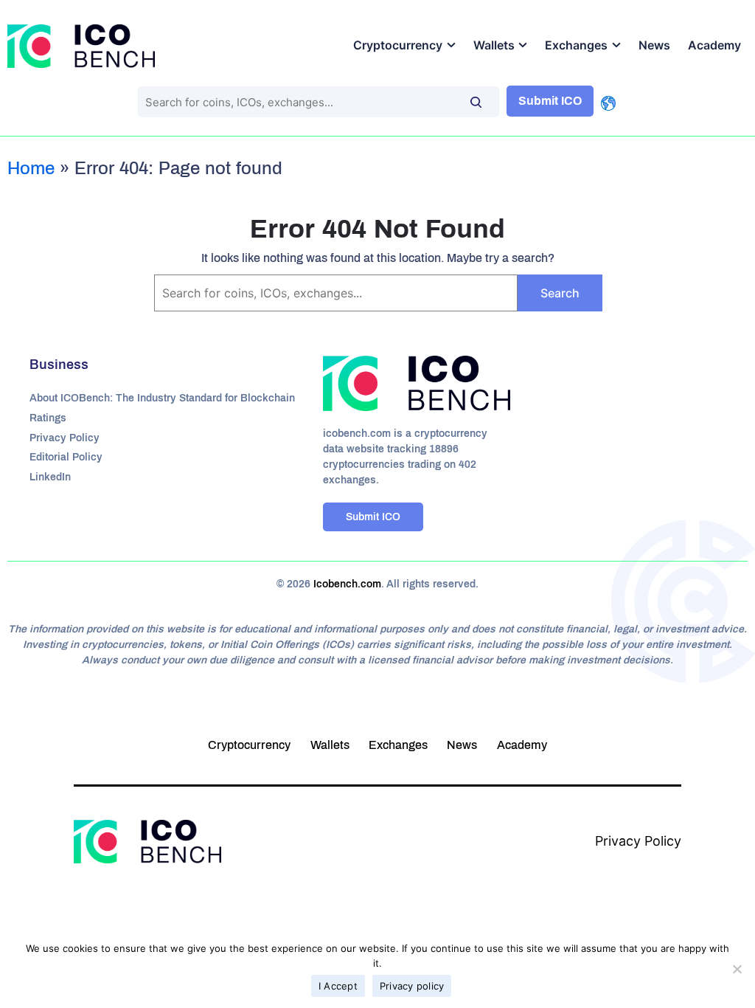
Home (31, 168)
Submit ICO (550, 100)
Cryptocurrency (397, 45)
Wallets (494, 45)
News (654, 45)
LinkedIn (50, 477)
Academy (714, 45)
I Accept (338, 986)
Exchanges (576, 45)
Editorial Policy (65, 457)
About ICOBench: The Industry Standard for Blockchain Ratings (162, 408)
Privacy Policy (64, 437)
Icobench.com (347, 584)
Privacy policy (412, 986)
